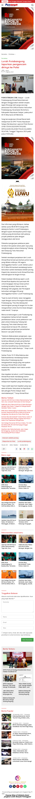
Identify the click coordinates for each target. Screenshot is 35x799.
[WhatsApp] (25, 786)
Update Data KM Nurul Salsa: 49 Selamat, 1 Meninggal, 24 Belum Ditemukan (8, 522)
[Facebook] (10, 786)
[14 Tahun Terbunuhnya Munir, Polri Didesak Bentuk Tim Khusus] (6, 734)
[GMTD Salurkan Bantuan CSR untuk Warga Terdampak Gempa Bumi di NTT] (9, 678)
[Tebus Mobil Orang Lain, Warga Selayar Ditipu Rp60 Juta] (25, 678)
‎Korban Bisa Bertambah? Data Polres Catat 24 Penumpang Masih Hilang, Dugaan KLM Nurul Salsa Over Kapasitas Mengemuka (16, 418)
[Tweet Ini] (20, 449)
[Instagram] (21, 786)
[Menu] (2, 5)
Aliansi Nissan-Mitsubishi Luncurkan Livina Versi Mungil (22, 760)
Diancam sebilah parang (10, 438)
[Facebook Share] (16, 449)
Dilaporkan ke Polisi (8, 441)
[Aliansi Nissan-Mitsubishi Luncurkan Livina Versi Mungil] (6, 761)
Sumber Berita (24, 445)
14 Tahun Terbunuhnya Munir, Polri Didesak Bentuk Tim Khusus (22, 734)
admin (7, 70)
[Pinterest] (17, 786)
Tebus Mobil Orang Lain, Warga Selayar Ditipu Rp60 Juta (25, 685)
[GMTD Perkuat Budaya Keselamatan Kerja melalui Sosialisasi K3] (17, 660)
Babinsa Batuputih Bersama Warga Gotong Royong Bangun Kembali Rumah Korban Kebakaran (25, 692)
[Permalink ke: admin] (3, 71)
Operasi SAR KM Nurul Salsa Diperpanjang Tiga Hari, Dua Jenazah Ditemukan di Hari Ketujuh (16, 401)
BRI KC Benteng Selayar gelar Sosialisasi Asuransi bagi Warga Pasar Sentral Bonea (23, 725)
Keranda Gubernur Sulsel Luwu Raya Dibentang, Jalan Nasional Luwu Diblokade (23, 743)
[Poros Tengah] (11, 5)
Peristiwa (4, 58)
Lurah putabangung (24, 441)
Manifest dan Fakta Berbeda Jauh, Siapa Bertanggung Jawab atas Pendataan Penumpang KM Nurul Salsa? (14, 430)
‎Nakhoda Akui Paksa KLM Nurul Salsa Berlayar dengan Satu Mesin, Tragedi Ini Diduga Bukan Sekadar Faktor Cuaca (16, 406)
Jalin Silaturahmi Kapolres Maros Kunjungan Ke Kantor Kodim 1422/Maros (8, 692)
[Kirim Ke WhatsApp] (32, 449)
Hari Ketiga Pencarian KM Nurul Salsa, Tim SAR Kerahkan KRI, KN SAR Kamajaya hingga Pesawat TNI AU (16, 424)
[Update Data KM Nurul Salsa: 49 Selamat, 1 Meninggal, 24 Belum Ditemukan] (8, 514)
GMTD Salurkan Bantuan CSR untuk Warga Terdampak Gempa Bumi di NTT (9, 685)
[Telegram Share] (28, 449)
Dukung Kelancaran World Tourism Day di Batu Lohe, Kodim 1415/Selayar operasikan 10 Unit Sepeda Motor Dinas (23, 717)
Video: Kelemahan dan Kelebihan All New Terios (20, 751)
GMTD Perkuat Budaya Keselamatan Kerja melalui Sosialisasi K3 (17, 670)
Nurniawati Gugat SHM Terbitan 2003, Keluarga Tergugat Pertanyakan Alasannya (26, 522)
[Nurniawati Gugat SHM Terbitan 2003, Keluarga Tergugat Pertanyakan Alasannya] (26, 514)
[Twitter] (14, 786)
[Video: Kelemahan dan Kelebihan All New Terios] (6, 752)
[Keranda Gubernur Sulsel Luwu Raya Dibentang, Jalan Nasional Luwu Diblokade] (6, 743)
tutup (3, 793)
